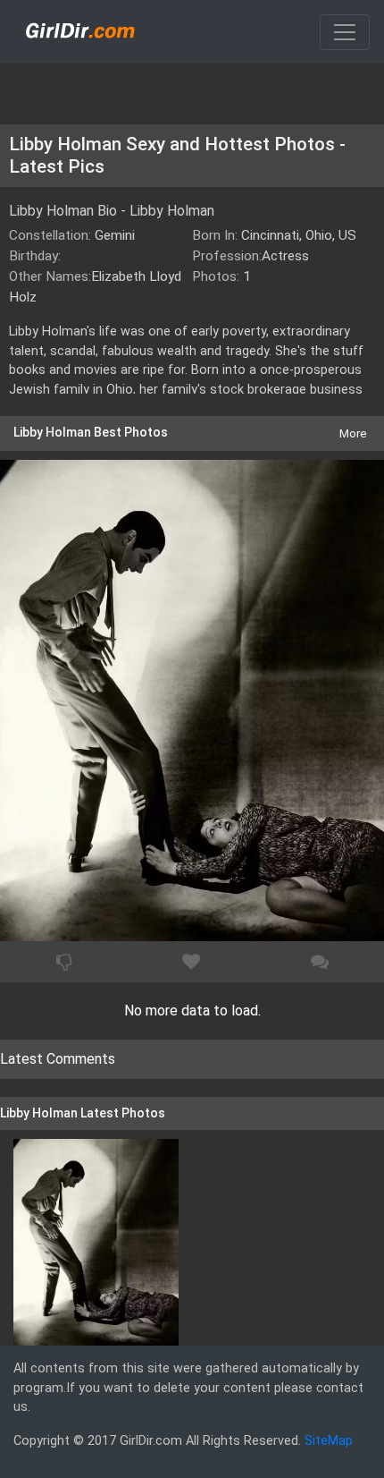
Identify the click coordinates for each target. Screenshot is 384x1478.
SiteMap (329, 1440)
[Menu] (345, 32)
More (352, 433)
